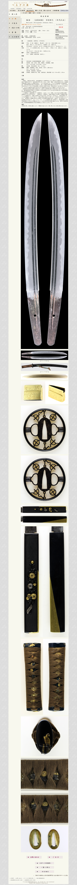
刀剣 (24, 8)
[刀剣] (14, 18)
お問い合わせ (19, 878)
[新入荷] (14, 14)
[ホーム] (12, 11)
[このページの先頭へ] (44, 863)
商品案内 (18, 8)
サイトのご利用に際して (29, 878)
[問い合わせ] (47, 11)
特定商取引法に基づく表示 (17, 880)
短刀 (34, 13)
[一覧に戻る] (44, 867)
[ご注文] (55, 857)
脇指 (30, 13)
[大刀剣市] (14, 37)
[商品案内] (30, 11)
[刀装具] (14, 23)
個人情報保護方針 (41, 878)
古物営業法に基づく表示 (30, 880)
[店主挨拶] (21, 11)
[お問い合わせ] (34, 857)
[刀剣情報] (56, 11)
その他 (39, 13)
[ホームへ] (44, 872)
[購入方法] (38, 11)
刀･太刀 (25, 13)
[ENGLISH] (64, 11)
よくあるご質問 (41, 1)
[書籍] (14, 32)
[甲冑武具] (14, 27)
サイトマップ (33, 1)
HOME (13, 8)
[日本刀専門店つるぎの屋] (38, 5)
